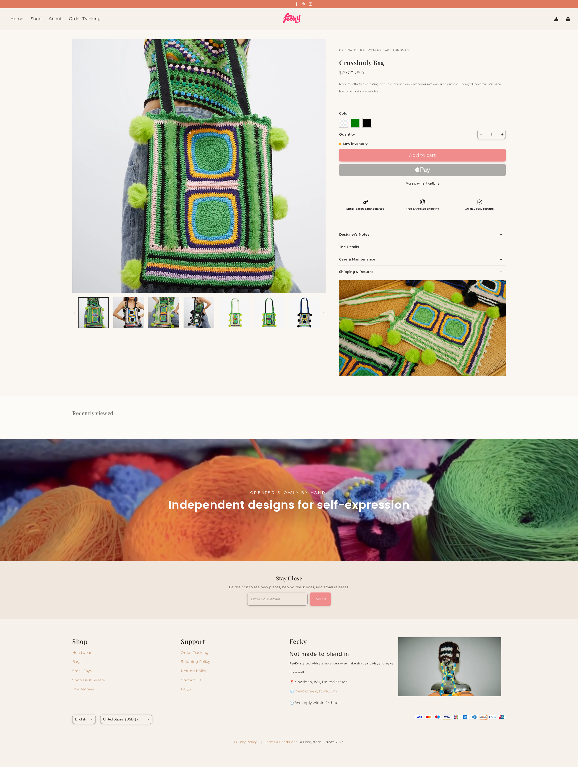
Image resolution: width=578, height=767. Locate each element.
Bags (77, 661)
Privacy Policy (246, 742)
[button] (343, 122)
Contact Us (191, 680)
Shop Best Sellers (88, 680)
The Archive (83, 689)
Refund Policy (194, 671)
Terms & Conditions (281, 742)
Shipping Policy (195, 661)
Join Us (320, 599)
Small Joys (82, 671)
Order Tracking (195, 652)
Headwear (81, 652)
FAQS (186, 689)
